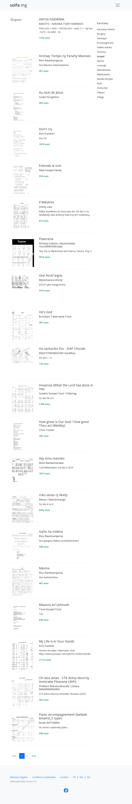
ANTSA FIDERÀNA (51, 19)
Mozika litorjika (105, 78)
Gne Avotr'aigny (50, 275)
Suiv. (34, 755)
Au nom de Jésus (51, 92)
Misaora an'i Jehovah (54, 605)
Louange (101, 65)
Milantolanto (103, 74)
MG (81, 777)
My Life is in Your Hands (56, 641)
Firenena (101, 51)
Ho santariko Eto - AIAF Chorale (62, 348)
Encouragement (105, 42)
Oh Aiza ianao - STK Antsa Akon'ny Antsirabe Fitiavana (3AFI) (64, 680)
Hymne (100, 60)
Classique (102, 38)
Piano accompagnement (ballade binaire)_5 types (63, 716)
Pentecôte (102, 87)
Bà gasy (101, 33)
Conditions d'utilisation (44, 777)
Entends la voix (50, 165)
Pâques (101, 92)
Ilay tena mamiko (52, 458)
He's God (45, 312)
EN (88, 777)
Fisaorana (46, 239)
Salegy (100, 96)
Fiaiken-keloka (104, 47)
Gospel (100, 56)
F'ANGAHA (46, 202)
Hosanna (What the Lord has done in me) (66, 387)
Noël (99, 83)
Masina (44, 568)
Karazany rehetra (106, 29)
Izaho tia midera (51, 531)
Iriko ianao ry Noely (53, 495)
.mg (18, 5)
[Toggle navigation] (117, 5)
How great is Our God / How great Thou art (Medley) (64, 424)
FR (74, 777)
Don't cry (45, 129)
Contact (64, 777)
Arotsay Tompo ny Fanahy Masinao (65, 56)
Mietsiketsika (103, 69)
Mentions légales (19, 777)
